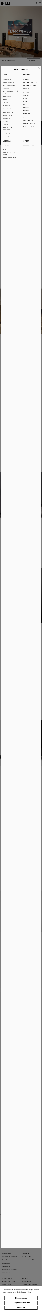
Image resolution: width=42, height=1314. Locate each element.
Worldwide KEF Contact (29, 1279)
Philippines (7, 115)
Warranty (25, 1272)
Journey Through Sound (30, 1254)
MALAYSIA (6, 106)
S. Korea (6, 121)
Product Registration (8, 1275)
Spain (25, 117)
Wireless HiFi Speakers (9, 1251)
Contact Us (25, 1282)
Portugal (27, 114)
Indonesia (7, 96)
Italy (25, 104)
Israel (25, 101)
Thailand (6, 133)
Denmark (26, 89)
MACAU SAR (7, 109)
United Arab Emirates (7, 129)
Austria (26, 79)
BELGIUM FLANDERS (30, 82)
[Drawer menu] (40, 3)
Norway (26, 110)
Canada (6, 146)
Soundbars (5, 1254)
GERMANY (26, 95)
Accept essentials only (21, 1303)
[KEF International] (6, 3)
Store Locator (6, 1279)
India (5, 99)
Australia (7, 79)
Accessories (6, 1267)
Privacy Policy (26, 1292)
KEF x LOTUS (26, 1251)
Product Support (7, 1272)
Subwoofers (6, 1257)
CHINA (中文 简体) (8, 82)
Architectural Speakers (9, 1264)
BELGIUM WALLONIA (30, 85)
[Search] (36, 3)
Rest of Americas (9, 157)
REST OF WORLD (28, 146)
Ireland (26, 98)
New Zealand (8, 112)
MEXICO (6, 149)
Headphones (6, 1260)
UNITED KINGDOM (29, 123)
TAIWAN (5, 124)
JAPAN (5, 102)
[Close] (39, 68)
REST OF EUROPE (29, 126)
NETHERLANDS (28, 107)
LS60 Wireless (8, 61)
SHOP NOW (32, 61)
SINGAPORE (7, 118)
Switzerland (28, 120)
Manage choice (21, 1298)
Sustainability (26, 1275)
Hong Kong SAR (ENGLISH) (9, 87)
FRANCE (26, 92)
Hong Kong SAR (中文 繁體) (10, 92)
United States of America (9, 153)
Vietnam (6, 136)
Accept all (21, 1307)
